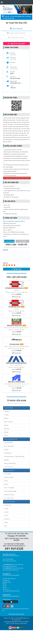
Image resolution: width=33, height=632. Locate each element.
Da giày (6, 480)
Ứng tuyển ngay (17, 296)
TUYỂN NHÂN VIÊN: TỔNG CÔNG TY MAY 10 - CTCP (16, 384)
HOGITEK (16, 290)
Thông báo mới (6, 580)
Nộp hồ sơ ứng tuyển (17, 43)
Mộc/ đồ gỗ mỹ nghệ (15, 78)
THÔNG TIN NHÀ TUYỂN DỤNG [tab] (17, 33)
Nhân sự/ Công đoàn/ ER (10, 463)
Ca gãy (5, 522)
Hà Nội (8, 292)
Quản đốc (6, 449)
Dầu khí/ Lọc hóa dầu (9, 494)
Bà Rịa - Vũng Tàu (8, 421)
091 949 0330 (14, 548)
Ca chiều (6, 512)
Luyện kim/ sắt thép (8, 477)
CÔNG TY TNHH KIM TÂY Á (16, 365)
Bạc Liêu (6, 418)
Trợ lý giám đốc (7, 453)
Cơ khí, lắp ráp (7, 473)
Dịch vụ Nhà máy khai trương (9, 560)
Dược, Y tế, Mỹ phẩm (9, 487)
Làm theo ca (7, 519)
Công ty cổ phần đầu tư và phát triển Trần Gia (14, 221)
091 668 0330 (20, 536)
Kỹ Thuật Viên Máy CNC (8, 18)
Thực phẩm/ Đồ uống (9, 498)
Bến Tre (6, 435)
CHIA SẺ (23, 241)
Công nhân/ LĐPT (8, 442)
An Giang (6, 414)
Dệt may (6, 484)
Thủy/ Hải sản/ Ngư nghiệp (10, 491)
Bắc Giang (6, 428)
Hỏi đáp (4, 583)
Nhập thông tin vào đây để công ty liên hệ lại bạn (18, 178)
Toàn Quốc (6, 411)
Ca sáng (6, 508)
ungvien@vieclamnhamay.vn (12, 569)
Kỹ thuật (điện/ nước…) (15, 83)
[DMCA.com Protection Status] (20, 627)
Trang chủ (6, 16)
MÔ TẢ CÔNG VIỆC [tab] (17, 28)
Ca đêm (6, 515)
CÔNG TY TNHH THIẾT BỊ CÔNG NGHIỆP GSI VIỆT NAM (17, 327)
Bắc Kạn (6, 425)
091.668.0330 (8, 568)
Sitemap (4, 587)
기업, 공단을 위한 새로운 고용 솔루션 (11, 591)
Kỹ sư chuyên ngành (9, 446)
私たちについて (6, 589)
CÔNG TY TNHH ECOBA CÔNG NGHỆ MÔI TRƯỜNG (16, 346)
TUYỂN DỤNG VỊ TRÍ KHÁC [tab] (17, 37)
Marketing (6, 460)
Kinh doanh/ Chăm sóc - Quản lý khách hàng (14, 456)
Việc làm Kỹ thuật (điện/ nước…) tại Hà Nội (20, 16)
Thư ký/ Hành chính (8, 467)
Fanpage (11, 536)
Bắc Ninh (6, 432)
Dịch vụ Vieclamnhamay (8, 559)
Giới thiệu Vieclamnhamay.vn (9, 578)
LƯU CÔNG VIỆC (10, 241)
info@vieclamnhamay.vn (11, 566)
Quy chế (4, 585)
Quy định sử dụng (7, 582)
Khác (5, 525)
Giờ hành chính (7, 505)
